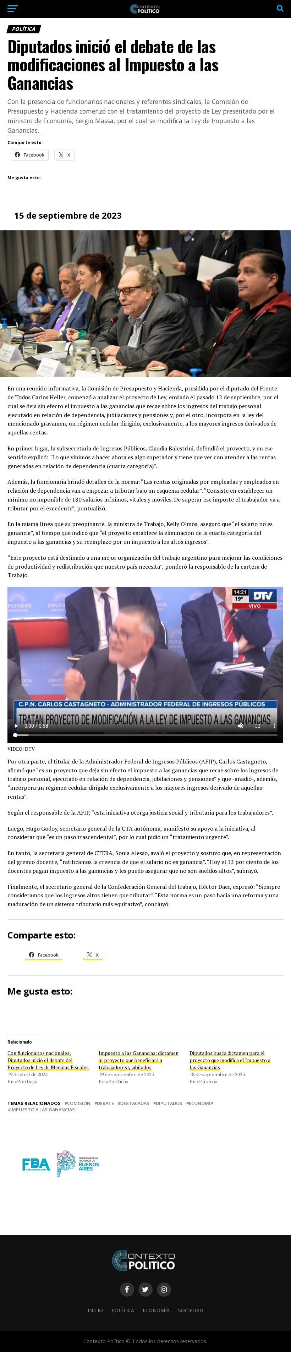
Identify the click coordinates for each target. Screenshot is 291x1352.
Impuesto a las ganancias (42, 1109)
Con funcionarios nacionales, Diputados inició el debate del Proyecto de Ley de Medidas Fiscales (48, 1060)
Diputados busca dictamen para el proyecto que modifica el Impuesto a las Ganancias (230, 1060)
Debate (105, 1103)
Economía (201, 1103)
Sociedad (190, 1310)
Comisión (78, 1103)
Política (122, 1310)
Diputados (169, 1103)
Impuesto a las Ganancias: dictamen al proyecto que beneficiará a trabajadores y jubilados (139, 1060)
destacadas (134, 1103)
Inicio (95, 1310)
